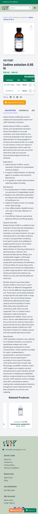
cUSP (10, 17)
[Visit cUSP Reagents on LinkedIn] (17, 97)
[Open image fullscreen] (31, 26)
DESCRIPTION (10, 110)
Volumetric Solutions (20, 17)
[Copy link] (21, 97)
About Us (7, 459)
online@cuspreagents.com (15, 449)
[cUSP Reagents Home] (5, 7)
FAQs (6, 480)
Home (5, 17)
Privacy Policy (9, 465)
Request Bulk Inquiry (16, 102)
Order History (9, 503)
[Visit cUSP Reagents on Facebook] (11, 97)
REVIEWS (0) (23, 110)
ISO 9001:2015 (9, 490)
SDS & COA (8, 478)
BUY (9, 419)
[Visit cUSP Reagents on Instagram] (14, 97)
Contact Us (8, 462)
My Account (8, 500)
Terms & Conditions (11, 468)
